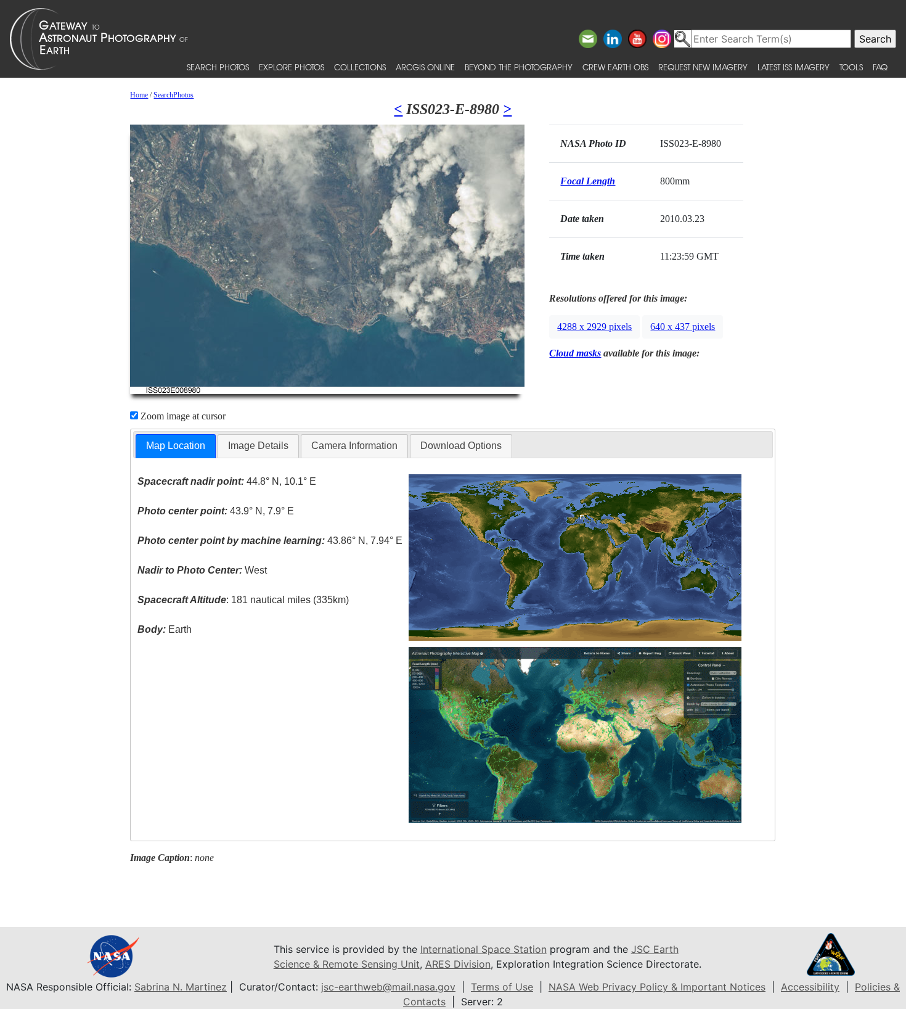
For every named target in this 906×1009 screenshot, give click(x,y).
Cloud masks (575, 353)
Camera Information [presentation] (354, 445)
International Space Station (483, 949)
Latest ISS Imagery (793, 67)
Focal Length (587, 181)
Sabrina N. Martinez (180, 987)
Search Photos (218, 67)
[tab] (176, 446)
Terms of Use (502, 987)
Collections (360, 67)
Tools (851, 67)
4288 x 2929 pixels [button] (594, 326)
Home (139, 95)
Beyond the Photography (519, 67)
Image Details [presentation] (258, 445)
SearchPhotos (173, 95)
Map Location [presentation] (175, 445)
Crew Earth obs (615, 67)
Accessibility (810, 987)
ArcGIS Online (425, 67)
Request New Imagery (703, 67)
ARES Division (458, 964)
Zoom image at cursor (182, 416)
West (202, 570)
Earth (164, 629)
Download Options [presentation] (461, 445)
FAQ (880, 67)
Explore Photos (291, 67)
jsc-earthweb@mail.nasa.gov (388, 987)
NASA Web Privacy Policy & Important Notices (657, 987)
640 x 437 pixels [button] (682, 326)
